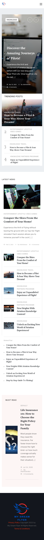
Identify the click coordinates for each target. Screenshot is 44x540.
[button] (36, 19)
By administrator (26, 84)
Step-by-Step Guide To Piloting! (19, 380)
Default (24, 406)
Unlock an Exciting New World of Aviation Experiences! (28, 327)
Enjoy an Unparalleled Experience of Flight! (27, 294)
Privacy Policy (14, 522)
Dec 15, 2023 (12, 84)
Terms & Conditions (22, 529)
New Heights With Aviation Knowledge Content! (27, 311)
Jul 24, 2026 (28, 467)
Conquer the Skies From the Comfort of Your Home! (22, 136)
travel (18, 112)
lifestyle (28, 129)
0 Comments (13, 87)
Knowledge (12, 20)
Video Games (15, 132)
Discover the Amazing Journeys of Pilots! (21, 53)
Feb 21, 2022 (9, 244)
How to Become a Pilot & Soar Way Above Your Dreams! (19, 118)
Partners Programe (30, 156)
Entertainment (16, 129)
